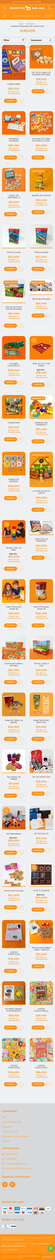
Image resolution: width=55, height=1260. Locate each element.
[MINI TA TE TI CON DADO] (48, 385)
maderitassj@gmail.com (16, 1164)
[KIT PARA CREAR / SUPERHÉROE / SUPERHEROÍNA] (21, 1028)
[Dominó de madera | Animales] (21, 682)
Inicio (21, 24)
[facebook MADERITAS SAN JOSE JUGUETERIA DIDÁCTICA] (12, 1184)
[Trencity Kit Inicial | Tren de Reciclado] (21, 326)
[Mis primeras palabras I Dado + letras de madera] (48, 966)
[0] (50, 8)
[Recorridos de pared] (48, 315)
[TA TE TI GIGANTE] (48, 910)
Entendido (48, 1257)
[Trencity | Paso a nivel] (48, 682)
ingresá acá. (43, 1243)
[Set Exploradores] (21, 853)
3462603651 (11, 1159)
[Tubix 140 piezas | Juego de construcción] (21, 625)
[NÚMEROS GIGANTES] (21, 157)
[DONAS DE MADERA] (21, 498)
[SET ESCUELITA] (48, 850)
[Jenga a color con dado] (21, 569)
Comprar (38, 157)
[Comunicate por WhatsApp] (51, 1248)
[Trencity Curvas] (21, 269)
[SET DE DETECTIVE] (48, 794)
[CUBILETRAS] (21, 439)
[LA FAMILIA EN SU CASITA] (48, 510)
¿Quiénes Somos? (10, 1131)
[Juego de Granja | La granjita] (21, 739)
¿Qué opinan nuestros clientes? (16, 1136)
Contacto (6, 1141)
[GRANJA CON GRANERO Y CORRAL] (48, 441)
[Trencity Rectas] (48, 269)
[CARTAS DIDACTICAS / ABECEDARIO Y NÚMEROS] (48, 1084)
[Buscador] (5, 8)
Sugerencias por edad (11, 1122)
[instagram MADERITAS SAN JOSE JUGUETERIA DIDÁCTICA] (5, 1184)
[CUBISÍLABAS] (21, 101)
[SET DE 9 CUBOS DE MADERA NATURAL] (48, 91)
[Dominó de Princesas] (21, 907)
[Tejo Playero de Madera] (21, 796)
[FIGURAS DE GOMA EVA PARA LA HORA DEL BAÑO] (48, 157)
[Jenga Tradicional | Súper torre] (48, 739)
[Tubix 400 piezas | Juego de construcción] (48, 625)
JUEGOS (30, 24)
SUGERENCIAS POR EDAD (26, 16)
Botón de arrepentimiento (13, 1246)
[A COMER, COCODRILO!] (21, 382)
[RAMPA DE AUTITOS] (48, 212)
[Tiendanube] (10, 1250)
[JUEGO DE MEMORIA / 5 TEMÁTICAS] (21, 214)
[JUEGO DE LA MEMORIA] (48, 558)
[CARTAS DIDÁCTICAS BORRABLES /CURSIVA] (21, 971)
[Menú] (5, 16)
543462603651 (12, 1154)
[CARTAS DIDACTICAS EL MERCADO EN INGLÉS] (48, 1028)
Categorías (7, 1127)
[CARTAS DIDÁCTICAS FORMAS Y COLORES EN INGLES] (21, 1084)
